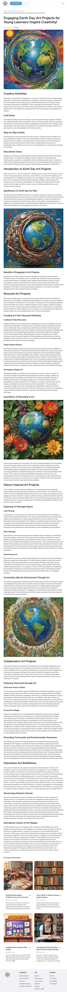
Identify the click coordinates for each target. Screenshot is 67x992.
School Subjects (13, 11)
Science (22, 11)
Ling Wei (8, 27)
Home (5, 11)
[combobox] (43, 3)
